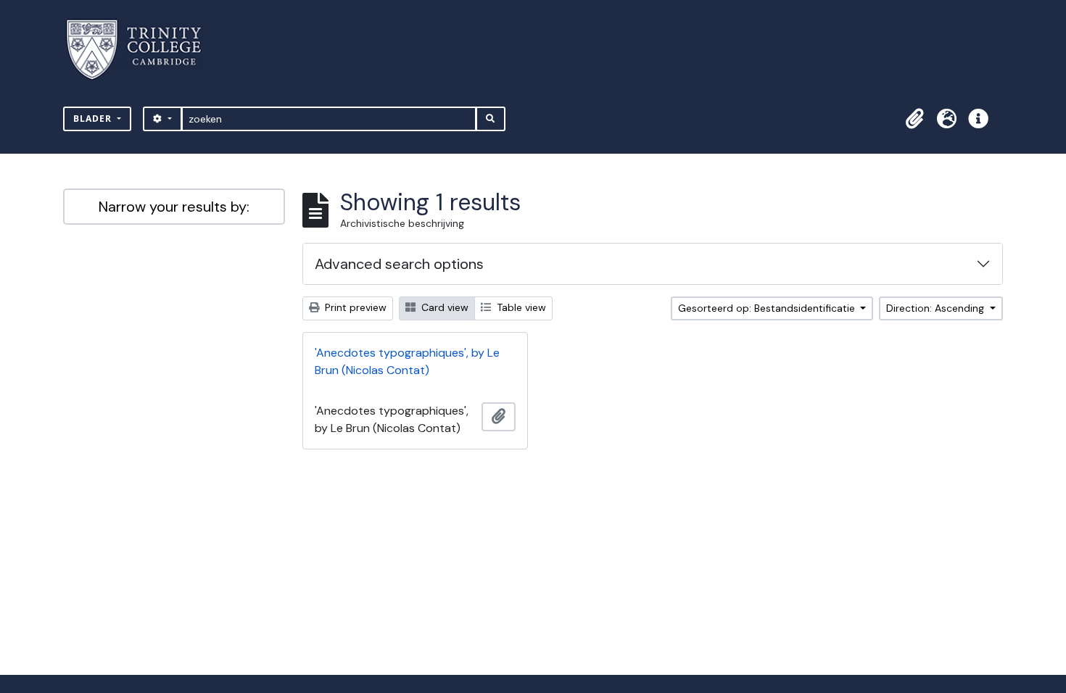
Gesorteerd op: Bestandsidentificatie (768, 308)
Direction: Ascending (936, 308)
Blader (94, 118)
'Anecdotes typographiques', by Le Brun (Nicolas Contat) (407, 361)
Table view (520, 307)
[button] (914, 119)
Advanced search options (399, 263)
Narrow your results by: (174, 206)
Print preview (354, 307)
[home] (142, 49)
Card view (443, 307)
